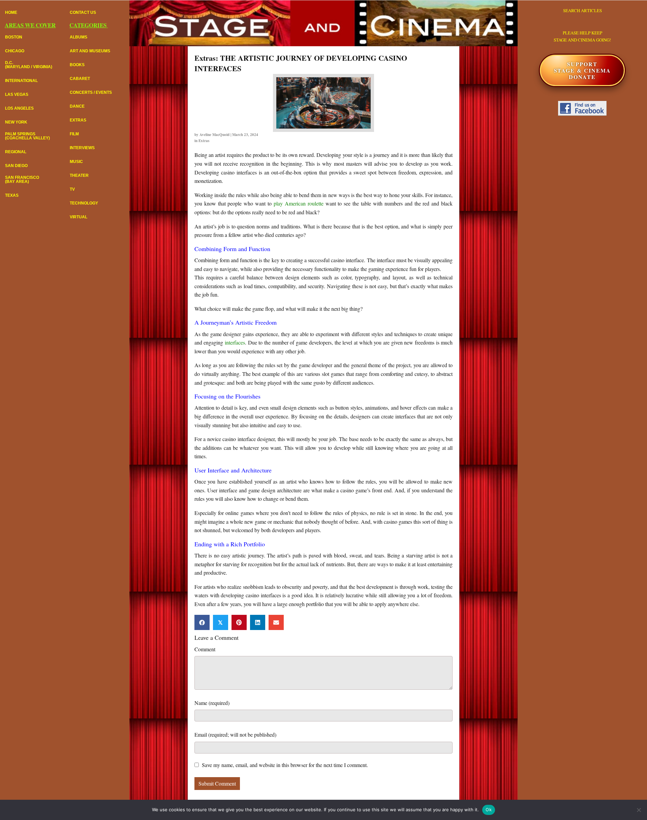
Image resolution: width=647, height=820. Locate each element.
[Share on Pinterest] (239, 622)
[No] (638, 810)
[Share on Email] (276, 622)
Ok (489, 809)
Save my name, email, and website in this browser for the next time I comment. (285, 764)
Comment (204, 649)
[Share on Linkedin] (257, 622)
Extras (203, 140)
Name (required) (211, 702)
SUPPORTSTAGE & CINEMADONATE (582, 70)
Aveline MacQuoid (214, 134)
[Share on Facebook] (202, 622)
